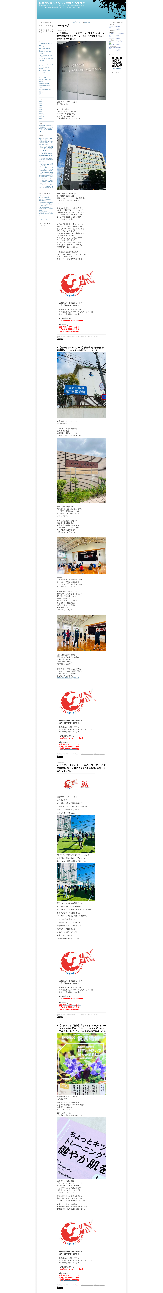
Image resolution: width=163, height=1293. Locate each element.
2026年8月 (41, 101)
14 (50, 29)
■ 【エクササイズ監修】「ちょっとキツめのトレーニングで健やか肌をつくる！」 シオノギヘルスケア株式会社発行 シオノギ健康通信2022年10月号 (81, 1028)
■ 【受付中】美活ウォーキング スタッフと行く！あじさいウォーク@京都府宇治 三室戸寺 (46, 169)
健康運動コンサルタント (44, 85)
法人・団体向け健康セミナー (45, 89)
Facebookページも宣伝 (114, 29)
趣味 (40, 94)
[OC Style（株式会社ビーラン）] (110, 28)
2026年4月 (41, 109)
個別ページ (97, 336)
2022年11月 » (87, 22)
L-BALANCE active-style (115, 47)
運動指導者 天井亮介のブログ (45, 212)
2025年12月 (41, 115)
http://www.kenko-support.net (68, 678)
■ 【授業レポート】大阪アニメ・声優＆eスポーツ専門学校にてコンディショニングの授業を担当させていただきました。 (80, 36)
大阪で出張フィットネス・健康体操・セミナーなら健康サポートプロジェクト (46, 204)
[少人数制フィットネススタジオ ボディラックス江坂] (110, 37)
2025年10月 (41, 116)
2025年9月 (41, 118)
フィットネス (42, 72)
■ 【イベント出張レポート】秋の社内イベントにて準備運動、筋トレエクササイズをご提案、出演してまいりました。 (81, 768)
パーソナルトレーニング (44, 70)
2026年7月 (41, 103)
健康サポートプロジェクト (45, 79)
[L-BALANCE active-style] (110, 49)
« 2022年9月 (75, 22)
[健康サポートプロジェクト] (110, 43)
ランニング (41, 76)
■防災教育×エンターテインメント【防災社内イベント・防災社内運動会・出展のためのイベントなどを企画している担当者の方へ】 (46, 128)
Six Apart (120, 72)
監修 (40, 91)
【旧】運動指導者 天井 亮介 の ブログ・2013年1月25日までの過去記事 (46, 209)
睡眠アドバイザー (43, 93)
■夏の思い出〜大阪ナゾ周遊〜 (46, 138)
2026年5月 (41, 107)
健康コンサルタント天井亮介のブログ (62, 3)
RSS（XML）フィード (44, 219)
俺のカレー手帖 (42, 77)
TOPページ (41, 53)
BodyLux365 (41, 46)
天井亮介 (41, 87)
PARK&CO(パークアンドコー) (46, 51)
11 (44, 29)
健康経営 (41, 81)
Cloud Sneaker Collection (44, 48)
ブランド (41, 74)
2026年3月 (41, 111)
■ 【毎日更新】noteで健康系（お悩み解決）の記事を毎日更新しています (46, 160)
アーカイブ (42, 99)
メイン (81, 22)
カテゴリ (41, 41)
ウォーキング (42, 62)
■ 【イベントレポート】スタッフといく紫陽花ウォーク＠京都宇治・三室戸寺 (46, 165)
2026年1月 (41, 113)
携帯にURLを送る (117, 68)
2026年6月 (41, 105)
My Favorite (41, 50)
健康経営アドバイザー (44, 83)
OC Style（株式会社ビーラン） (116, 26)
